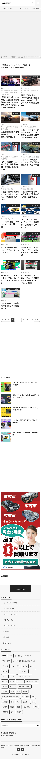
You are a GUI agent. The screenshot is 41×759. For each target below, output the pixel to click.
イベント (5, 666)
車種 (36, 707)
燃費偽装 (4, 159)
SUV (10, 656)
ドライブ (13, 676)
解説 (15, 92)
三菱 (24, 90)
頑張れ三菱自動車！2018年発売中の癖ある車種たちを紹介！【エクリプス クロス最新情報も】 (30, 100)
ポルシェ (20, 681)
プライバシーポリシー (26, 746)
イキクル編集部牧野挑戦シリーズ (24, 661)
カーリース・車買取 (10, 603)
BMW (4, 656)
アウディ (28, 656)
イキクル (26, 754)
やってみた (18, 656)
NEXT (37, 320)
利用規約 (4, 746)
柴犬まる (26, 702)
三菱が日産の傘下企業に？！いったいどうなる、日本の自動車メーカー (10, 195)
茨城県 (12, 707)
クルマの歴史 (27, 156)
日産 (8, 188)
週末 (12, 712)
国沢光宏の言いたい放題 (10, 697)
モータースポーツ (24, 686)
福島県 (4, 707)
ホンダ (12, 681)
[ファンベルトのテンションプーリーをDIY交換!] (6, 387)
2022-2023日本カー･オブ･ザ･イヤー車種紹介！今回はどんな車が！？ (30, 223)
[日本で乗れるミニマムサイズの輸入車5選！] (6, 437)
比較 (33, 702)
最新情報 (33, 90)
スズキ (32, 666)
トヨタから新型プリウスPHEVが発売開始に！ (10, 224)
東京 (18, 702)
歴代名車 (6, 637)
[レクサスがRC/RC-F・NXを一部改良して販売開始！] (6, 424)
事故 (18, 691)
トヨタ (4, 676)
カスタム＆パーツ (9, 608)
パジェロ (25, 127)
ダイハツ (24, 671)
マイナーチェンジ (32, 681)
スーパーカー (14, 671)
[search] (38, 725)
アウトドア (6, 661)
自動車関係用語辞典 (9, 733)
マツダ (4, 686)
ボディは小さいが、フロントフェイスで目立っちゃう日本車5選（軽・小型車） (30, 279)
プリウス (10, 218)
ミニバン (13, 686)
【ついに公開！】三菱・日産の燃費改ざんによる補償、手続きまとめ (10, 165)
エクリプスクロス (8, 127)
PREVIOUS (5, 320)
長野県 (19, 712)
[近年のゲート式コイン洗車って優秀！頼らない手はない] (6, 399)
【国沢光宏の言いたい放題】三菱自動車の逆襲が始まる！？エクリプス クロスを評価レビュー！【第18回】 (10, 102)
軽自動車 (5, 712)
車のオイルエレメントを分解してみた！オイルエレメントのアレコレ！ (10, 279)
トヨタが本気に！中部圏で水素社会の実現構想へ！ (10, 305)
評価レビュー (14, 77)
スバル (4, 671)
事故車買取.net (7, 736)
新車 (11, 92)
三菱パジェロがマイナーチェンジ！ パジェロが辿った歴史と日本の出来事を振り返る (30, 133)
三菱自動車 (6, 90)
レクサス (5, 691)
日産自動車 (14, 156)
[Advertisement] (20, 34)
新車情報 (35, 77)
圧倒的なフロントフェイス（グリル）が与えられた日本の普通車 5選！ (30, 251)
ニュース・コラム (22, 8)
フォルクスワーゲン (25, 676)
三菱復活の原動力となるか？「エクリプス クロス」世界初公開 (10, 134)
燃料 (28, 188)
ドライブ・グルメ (9, 620)
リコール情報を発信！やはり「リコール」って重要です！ (10, 250)
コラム (25, 666)
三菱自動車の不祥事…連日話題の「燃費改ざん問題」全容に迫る (30, 194)
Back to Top (21, 589)
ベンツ (4, 681)
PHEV (4, 218)
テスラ (32, 671)
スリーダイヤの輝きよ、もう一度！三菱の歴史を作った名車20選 (30, 162)
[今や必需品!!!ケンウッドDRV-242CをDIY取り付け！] (6, 412)
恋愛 (27, 697)
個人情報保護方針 (13, 746)
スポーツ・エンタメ (7, 8)
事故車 (25, 691)
